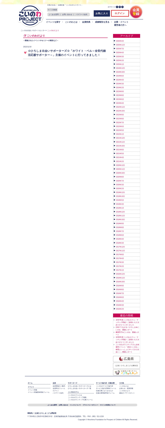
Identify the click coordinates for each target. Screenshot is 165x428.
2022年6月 (120, 126)
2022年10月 (120, 111)
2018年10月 (120, 219)
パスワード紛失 (81, 14)
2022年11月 (120, 107)
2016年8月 (120, 289)
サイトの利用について (108, 405)
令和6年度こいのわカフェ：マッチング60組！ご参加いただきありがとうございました (127, 339)
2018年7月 (120, 231)
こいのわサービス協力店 (104, 386)
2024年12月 (120, 68)
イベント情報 (32, 390)
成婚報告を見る (102, 22)
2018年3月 (120, 243)
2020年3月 (120, 185)
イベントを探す (53, 22)
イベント (31, 387)
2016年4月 (120, 301)
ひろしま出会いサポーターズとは (79, 386)
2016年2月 (120, 309)
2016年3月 (120, 305)
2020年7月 (120, 181)
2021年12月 (120, 138)
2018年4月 (120, 239)
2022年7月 (120, 122)
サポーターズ (72, 383)
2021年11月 (120, 142)
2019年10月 (120, 196)
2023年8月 (120, 95)
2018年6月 (120, 235)
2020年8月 (120, 177)
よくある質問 (54, 14)
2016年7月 (120, 293)
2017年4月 (120, 258)
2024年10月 (120, 72)
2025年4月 (120, 53)
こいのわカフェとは (75, 395)
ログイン (119, 13)
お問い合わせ (67, 14)
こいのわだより (124, 391)
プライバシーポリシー (90, 405)
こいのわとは (71, 22)
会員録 (136, 12)
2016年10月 (120, 282)
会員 (54, 383)
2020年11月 (120, 169)
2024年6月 (120, 76)
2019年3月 (120, 204)
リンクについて (75, 405)
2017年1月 (120, 270)
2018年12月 (120, 212)
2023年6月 (120, 99)
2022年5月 (120, 130)
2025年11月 (120, 45)
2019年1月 (120, 208)
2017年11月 (120, 251)
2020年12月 (120, 165)
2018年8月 (120, 227)
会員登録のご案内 (59, 386)
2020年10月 (120, 173)
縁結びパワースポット (127, 393)
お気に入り (102, 13)
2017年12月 (120, 247)
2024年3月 (120, 84)
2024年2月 (120, 88)
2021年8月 (120, 150)
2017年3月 (120, 262)
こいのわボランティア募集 (77, 397)
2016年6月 (120, 297)
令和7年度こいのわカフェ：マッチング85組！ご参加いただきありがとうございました (127, 322)
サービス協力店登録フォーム (106, 388)
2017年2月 (120, 266)
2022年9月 (120, 115)
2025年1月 (120, 64)
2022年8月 (120, 119)
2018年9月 (120, 223)
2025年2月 (120, 60)
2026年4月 (120, 41)
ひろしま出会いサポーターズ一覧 (79, 388)
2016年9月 (120, 286)
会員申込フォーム (59, 388)
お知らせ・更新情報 (126, 388)
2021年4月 (120, 157)
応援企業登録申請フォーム (105, 393)
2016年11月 (120, 278)
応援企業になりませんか (104, 391)
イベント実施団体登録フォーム (39, 392)
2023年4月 (120, 103)
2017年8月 (120, 254)
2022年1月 (120, 134)
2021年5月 (120, 154)
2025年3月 (120, 57)
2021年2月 (120, 161)
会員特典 (86, 22)
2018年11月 (120, 216)
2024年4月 (120, 80)
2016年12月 (120, 274)
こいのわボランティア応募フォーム (80, 400)
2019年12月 (120, 192)
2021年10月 (120, 146)
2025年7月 (120, 49)
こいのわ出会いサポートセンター (33, 30)
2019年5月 (120, 200)
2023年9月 (120, 91)
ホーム (30, 383)
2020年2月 (120, 188)
